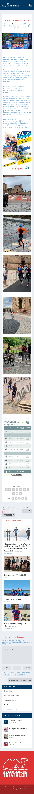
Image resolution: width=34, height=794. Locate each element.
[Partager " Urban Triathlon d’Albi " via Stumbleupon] (13, 493)
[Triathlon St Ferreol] (17, 588)
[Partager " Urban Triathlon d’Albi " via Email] (17, 493)
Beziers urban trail (15, 743)
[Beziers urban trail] (6, 744)
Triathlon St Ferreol (12, 599)
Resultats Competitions (11, 695)
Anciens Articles (8, 704)
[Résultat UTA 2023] (17, 476)
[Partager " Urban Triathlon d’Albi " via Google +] (13, 490)
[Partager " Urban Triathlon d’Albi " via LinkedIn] (24, 490)
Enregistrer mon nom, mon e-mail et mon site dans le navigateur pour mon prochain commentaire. (16, 674)
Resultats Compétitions (18, 26)
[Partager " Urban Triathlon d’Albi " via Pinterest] (20, 490)
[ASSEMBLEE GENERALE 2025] (6, 736)
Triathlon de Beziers (10, 700)
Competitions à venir (10, 709)
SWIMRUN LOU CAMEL (16, 721)
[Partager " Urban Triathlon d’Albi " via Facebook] (6, 490)
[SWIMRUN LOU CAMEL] (6, 722)
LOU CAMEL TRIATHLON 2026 (18, 728)
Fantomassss (17, 24)
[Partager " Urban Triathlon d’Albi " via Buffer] (28, 490)
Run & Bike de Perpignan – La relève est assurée (17, 624)
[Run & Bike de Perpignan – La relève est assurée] (17, 612)
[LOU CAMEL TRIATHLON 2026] (6, 729)
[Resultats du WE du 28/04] (17, 564)
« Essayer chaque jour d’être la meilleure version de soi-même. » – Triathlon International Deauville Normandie (17, 547)
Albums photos (8, 691)
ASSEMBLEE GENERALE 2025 (17, 735)
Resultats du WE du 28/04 (15, 575)
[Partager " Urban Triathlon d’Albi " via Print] (20, 493)
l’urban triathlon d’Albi (13, 59)
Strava (15, 792)
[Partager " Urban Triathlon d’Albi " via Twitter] (10, 490)
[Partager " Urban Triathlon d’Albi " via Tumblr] (17, 490)
